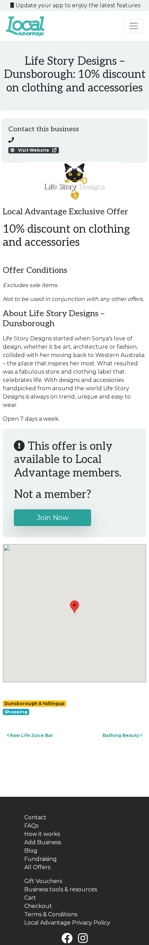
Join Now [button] (53, 518)
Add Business (42, 842)
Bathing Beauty (121, 735)
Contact (35, 817)
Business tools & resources (60, 889)
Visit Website (33, 150)
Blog (30, 850)
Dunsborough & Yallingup (34, 703)
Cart (30, 897)
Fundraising (40, 859)
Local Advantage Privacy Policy (67, 922)
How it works (42, 834)
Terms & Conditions (50, 914)
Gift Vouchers (43, 881)
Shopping (16, 711)
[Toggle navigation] (133, 26)
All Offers (37, 867)
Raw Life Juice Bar (31, 735)
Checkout (38, 906)
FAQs (31, 825)
